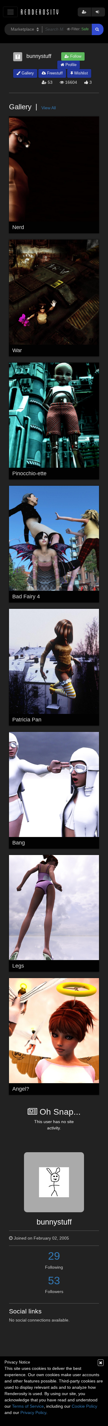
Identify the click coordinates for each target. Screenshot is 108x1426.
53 (54, 1280)
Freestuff (54, 73)
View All (48, 107)
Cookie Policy (84, 1406)
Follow (75, 56)
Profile (70, 64)
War (17, 350)
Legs (18, 966)
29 (54, 1256)
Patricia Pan (26, 720)
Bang (18, 843)
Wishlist (80, 73)
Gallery (27, 73)
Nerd (18, 227)
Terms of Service (28, 1406)
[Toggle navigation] (10, 12)
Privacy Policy (33, 1412)
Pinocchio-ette (29, 473)
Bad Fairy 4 (26, 597)
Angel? (20, 1089)
